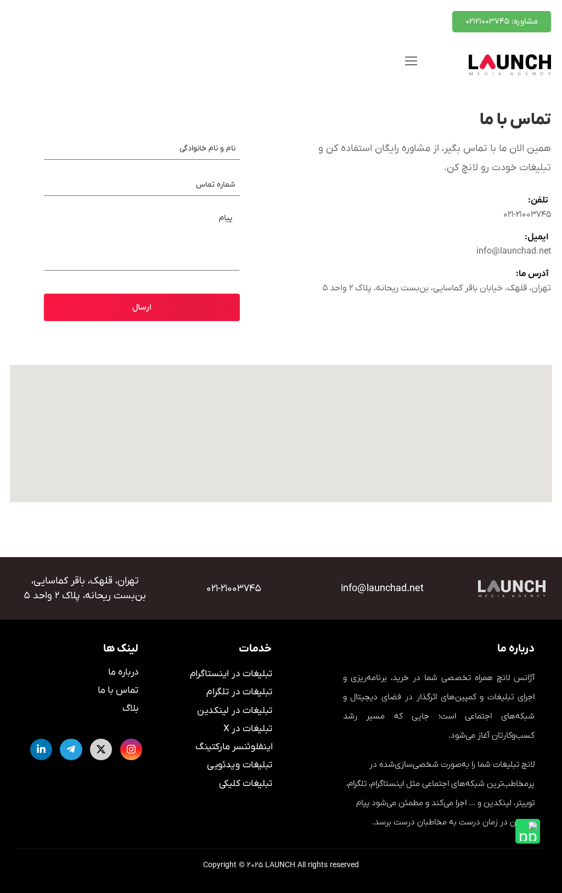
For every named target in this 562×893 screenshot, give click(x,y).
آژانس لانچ (516, 677)
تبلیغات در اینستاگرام (231, 674)
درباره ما (123, 672)
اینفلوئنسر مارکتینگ (234, 748)
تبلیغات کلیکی (246, 784)
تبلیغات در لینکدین (235, 711)
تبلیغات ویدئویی (240, 766)
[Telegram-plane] (71, 750)
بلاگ (130, 709)
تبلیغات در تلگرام (239, 693)
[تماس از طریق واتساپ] (527, 831)
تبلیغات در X (247, 729)
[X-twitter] (101, 750)
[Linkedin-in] (41, 750)
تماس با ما (118, 690)
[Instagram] (131, 750)
